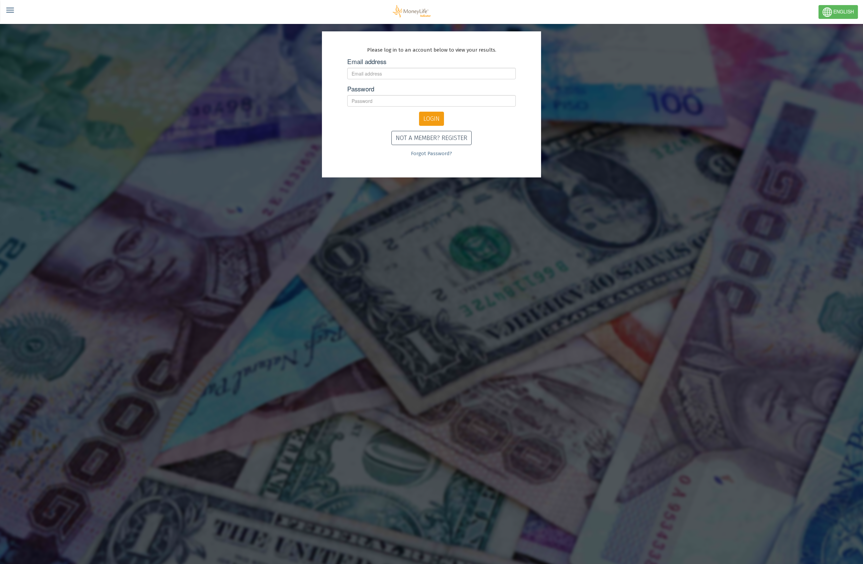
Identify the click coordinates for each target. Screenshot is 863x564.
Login (431, 118)
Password (360, 88)
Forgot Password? (431, 153)
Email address (366, 61)
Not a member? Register (431, 138)
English (843, 11)
